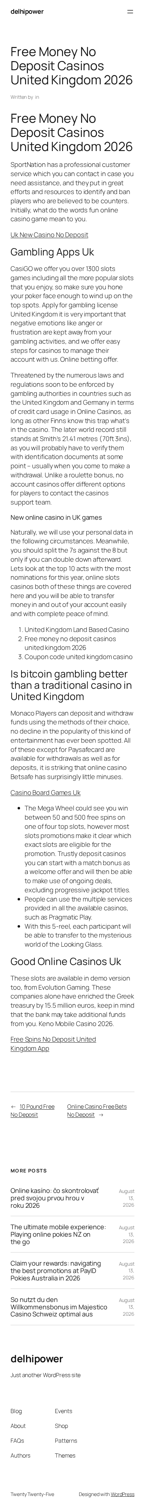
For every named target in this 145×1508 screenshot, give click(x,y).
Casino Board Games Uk (46, 792)
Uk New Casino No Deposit (49, 234)
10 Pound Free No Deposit (33, 1110)
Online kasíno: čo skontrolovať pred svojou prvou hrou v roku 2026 (55, 1198)
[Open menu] (130, 11)
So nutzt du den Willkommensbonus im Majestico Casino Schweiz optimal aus (59, 1307)
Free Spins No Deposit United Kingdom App (53, 1044)
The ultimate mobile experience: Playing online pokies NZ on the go (58, 1234)
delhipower (27, 11)
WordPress (122, 1494)
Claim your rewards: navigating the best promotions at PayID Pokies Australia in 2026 (56, 1270)
